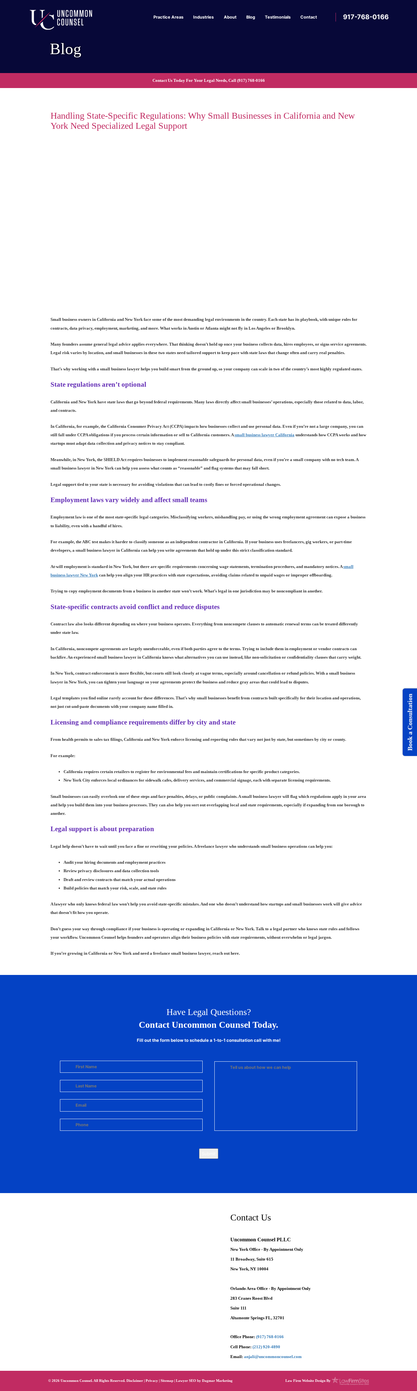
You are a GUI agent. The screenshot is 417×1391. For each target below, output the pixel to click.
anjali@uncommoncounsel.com (273, 1356)
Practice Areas (168, 17)
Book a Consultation (409, 722)
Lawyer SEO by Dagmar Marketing (204, 1381)
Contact (308, 17)
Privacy (152, 1381)
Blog (250, 17)
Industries (203, 17)
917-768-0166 (366, 17)
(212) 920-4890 (266, 1346)
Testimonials (278, 17)
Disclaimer (134, 1381)
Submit (209, 1153)
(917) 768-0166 (251, 80)
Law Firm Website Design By (308, 1381)
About (230, 17)
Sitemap (167, 1381)
